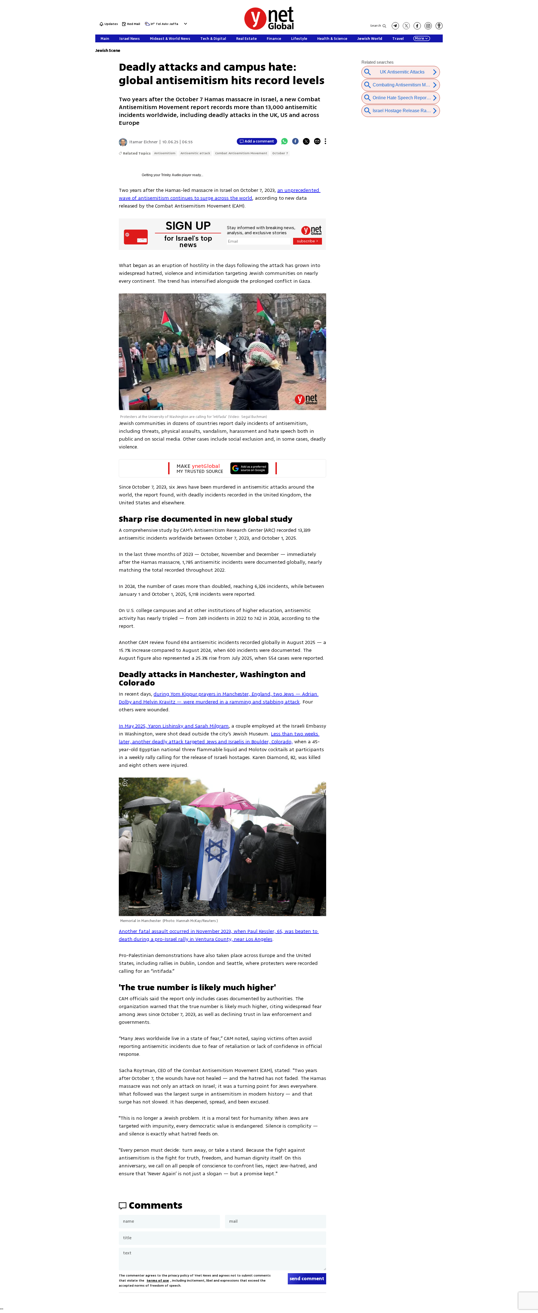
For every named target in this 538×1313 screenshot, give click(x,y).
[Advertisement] (496, 84)
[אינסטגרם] (428, 25)
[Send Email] (317, 141)
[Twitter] (306, 141)
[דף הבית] (269, 29)
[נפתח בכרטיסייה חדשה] (395, 25)
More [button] (419, 38)
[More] (325, 141)
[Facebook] (295, 141)
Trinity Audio (171, 175)
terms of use (158, 1280)
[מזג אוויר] (147, 25)
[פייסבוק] (417, 25)
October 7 (280, 153)
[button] (184, 24)
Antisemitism (164, 153)
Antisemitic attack (195, 153)
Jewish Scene (107, 51)
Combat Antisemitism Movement (241, 153)
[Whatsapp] (284, 141)
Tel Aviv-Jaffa (167, 24)
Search (375, 25)
